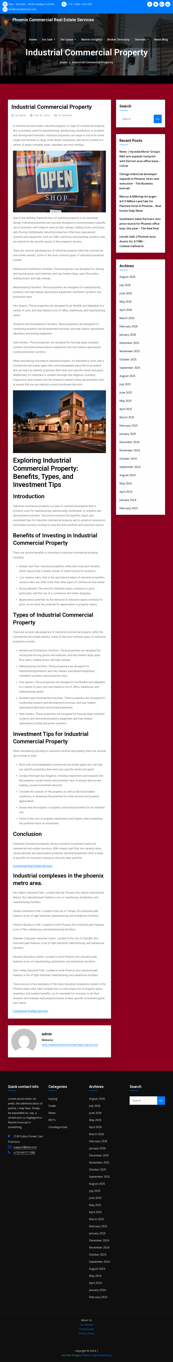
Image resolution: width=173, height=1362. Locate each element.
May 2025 (125, 401)
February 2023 (128, 508)
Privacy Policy (86, 1333)
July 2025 (125, 384)
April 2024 (125, 492)
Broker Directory (118, 39)
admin (21, 115)
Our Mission (86, 1324)
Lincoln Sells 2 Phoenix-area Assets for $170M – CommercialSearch (137, 241)
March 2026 (126, 318)
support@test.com (25, 1147)
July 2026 (125, 285)
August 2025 (127, 376)
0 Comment (65, 115)
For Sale (47, 39)
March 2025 (126, 417)
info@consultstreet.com (22, 9)
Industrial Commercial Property (92, 62)
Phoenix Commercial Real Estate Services (53, 19)
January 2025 (127, 434)
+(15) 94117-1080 (24, 1152)
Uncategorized (57, 1127)
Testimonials (86, 1329)
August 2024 (127, 475)
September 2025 (129, 368)
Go (157, 119)
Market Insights (91, 39)
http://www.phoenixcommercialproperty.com (70, 1045)
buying (52, 1099)
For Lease (67, 39)
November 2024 (129, 450)
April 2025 (125, 409)
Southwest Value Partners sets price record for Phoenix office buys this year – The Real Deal (140, 223)
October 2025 (128, 359)
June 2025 (125, 392)
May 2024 (125, 483)
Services (141, 39)
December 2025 (129, 343)
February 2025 (128, 425)
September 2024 (129, 467)
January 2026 (127, 334)
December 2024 (129, 442)
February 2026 (128, 326)
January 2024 (127, 500)
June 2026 (125, 293)
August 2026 (127, 277)
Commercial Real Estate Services (32, 866)
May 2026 (125, 301)
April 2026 (125, 310)
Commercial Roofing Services (30, 1011)
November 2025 (129, 351)
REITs (52, 1120)
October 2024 (128, 458)
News (52, 1113)
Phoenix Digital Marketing (96, 1355)
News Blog (161, 39)
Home (33, 39)
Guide (52, 1106)
